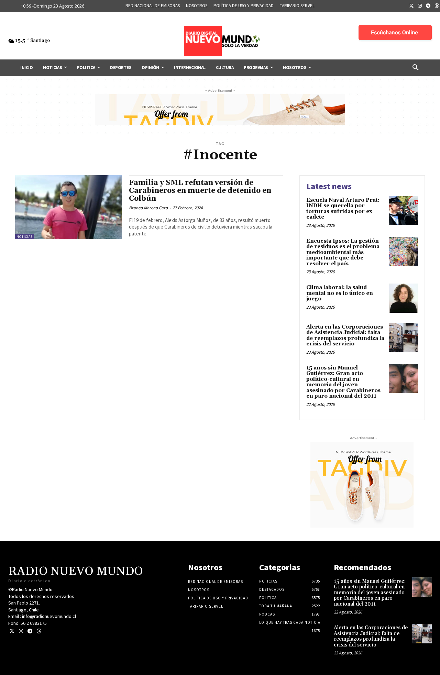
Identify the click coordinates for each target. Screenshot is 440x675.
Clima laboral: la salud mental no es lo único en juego (339, 293)
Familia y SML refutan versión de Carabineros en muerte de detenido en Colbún (200, 190)
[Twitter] (411, 6)
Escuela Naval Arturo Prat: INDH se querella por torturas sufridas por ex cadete (343, 209)
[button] (415, 67)
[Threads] (38, 631)
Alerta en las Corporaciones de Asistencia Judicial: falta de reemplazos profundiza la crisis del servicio (345, 335)
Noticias (24, 236)
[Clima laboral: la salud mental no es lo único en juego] (403, 298)
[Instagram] (420, 6)
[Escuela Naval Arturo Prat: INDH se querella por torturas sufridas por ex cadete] (403, 210)
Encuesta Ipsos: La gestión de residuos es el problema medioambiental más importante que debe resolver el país (343, 252)
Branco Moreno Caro (148, 208)
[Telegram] (428, 6)
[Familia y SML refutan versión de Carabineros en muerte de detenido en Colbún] (68, 207)
